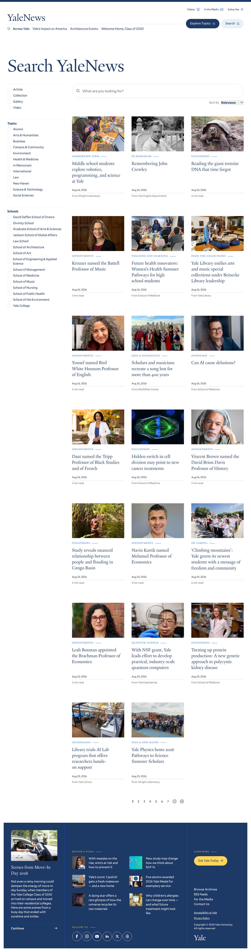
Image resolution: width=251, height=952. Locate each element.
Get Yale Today (208, 860)
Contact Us (202, 904)
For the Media (203, 899)
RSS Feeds (201, 894)
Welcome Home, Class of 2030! (122, 28)
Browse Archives (205, 889)
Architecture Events (84, 28)
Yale (200, 938)
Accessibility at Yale (205, 912)
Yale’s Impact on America (50, 28)
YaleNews (26, 19)
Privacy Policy (202, 918)
